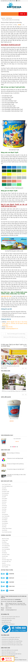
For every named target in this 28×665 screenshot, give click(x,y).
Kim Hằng (15, 24)
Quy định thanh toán (6, 622)
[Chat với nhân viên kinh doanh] (3, 573)
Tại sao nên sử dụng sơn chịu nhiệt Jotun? (15, 469)
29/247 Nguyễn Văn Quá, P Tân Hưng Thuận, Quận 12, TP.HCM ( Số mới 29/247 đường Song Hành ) (14, 323)
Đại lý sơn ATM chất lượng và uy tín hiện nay (14, 337)
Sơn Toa (4, 503)
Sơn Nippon (4, 519)
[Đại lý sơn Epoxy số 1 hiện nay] (3, 454)
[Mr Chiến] (7, 573)
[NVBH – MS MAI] (7, 578)
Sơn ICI (3, 512)
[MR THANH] (7, 582)
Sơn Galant (4, 498)
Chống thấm (5, 540)
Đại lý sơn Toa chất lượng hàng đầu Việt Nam (11, 653)
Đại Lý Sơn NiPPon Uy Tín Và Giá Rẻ (10, 650)
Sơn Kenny (4, 505)
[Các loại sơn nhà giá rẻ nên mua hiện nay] (3, 465)
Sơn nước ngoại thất (7, 559)
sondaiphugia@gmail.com (11, 328)
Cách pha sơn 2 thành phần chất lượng (10, 639)
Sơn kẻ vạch (5, 556)
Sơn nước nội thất (6, 561)
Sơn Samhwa (5, 495)
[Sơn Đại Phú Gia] (14, 5)
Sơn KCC (4, 487)
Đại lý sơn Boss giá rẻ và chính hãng (16, 333)
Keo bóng (4, 542)
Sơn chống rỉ (5, 547)
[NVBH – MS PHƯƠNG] (7, 586)
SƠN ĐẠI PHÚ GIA (6, 296)
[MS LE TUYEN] (7, 590)
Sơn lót (4, 558)
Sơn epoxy (4, 552)
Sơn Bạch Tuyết (5, 491)
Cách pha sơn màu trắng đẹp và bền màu (11, 637)
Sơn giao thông (5, 554)
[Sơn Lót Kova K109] (14, 408)
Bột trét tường (5, 538)
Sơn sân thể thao (6, 565)
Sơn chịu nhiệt (5, 543)
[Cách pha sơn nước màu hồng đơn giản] (3, 459)
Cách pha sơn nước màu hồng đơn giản (15, 458)
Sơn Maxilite (4, 521)
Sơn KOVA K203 (17, 438)
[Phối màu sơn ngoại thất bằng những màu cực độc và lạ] (14, 381)
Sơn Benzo (4, 489)
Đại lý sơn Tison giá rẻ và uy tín (8, 652)
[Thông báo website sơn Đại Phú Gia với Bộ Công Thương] (14, 628)
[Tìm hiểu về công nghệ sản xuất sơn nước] (14, 356)
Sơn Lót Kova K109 (14, 418)
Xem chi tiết (4, 368)
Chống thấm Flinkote (6, 528)
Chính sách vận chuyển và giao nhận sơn (11, 616)
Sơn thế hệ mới (5, 516)
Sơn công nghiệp (6, 549)
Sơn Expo (4, 509)
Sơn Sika (4, 510)
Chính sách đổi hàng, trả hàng (8, 618)
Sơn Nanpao (5, 517)
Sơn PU (4, 563)
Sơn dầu (4, 550)
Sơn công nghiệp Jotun (7, 486)
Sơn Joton (4, 507)
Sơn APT (4, 496)
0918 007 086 (8, 658)
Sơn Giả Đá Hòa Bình (6, 532)
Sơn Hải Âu (4, 530)
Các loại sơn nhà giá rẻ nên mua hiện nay (15, 463)
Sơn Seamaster (5, 493)
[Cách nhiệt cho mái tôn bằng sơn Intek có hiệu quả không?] (3, 476)
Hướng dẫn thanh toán (7, 620)
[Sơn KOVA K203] (3, 441)
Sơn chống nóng (6, 545)
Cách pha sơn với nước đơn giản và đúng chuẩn (12, 644)
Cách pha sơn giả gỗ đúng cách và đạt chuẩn (11, 642)
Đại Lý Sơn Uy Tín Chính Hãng (8, 655)
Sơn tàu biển (5, 566)
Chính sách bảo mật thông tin (8, 624)
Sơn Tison (4, 525)
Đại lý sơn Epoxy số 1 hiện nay (13, 452)
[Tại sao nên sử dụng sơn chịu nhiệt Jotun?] (3, 470)
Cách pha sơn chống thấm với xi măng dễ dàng (12, 641)
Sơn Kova (4, 502)
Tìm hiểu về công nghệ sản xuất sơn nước (10, 365)
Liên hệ (18, 0)
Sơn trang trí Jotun (6, 484)
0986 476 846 (12, 0)
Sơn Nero (4, 526)
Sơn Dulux (4, 500)
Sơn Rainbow (5, 523)
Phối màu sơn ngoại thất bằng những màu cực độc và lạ (14, 391)
